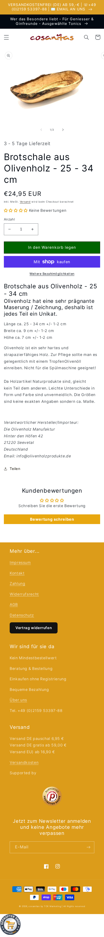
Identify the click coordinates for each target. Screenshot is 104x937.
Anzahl (9, 219)
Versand (25, 201)
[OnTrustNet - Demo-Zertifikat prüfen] (52, 925)
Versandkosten (24, 762)
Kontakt (17, 573)
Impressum (20, 562)
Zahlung (17, 583)
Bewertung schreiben (52, 519)
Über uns (18, 700)
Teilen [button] (15, 469)
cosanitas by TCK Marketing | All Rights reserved (57, 906)
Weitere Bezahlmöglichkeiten (52, 274)
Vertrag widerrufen (33, 627)
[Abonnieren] (88, 847)
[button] (6, 37)
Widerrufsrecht (24, 594)
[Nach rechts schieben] (63, 130)
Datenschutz (22, 615)
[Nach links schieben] (41, 130)
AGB (14, 604)
